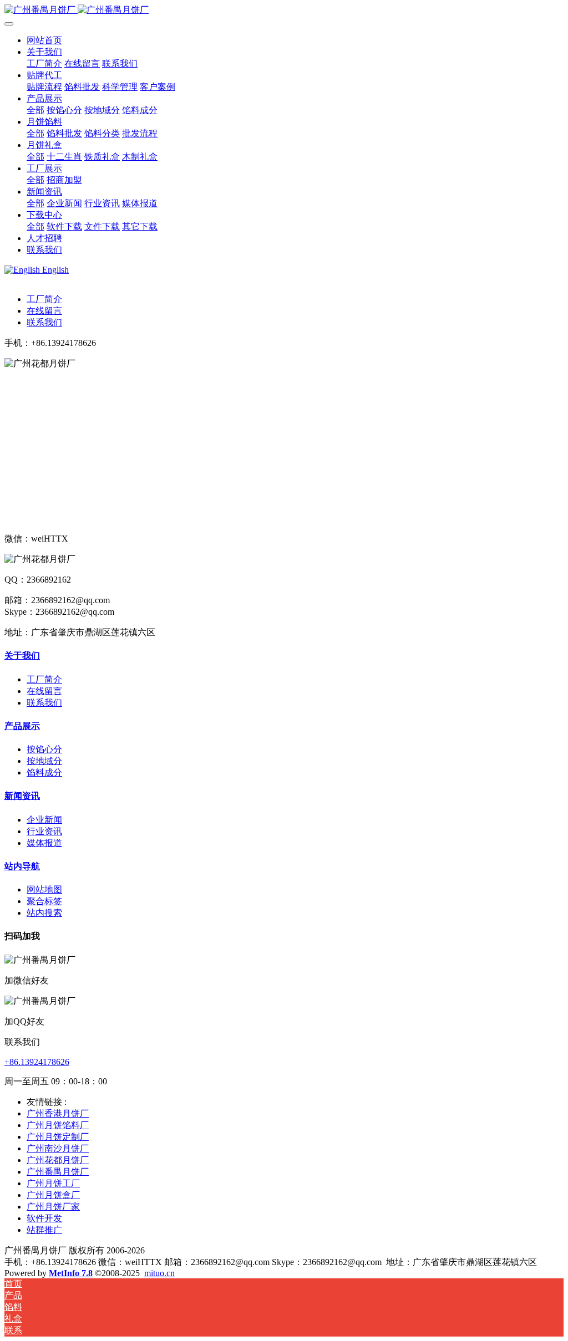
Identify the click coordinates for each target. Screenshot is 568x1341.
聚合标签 (44, 901)
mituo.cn (159, 1273)
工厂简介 (44, 299)
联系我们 (44, 322)
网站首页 (44, 40)
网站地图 (44, 889)
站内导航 (22, 866)
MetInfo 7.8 (71, 1273)
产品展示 (22, 726)
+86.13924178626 (36, 1062)
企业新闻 (44, 819)
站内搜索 (44, 912)
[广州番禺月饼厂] (284, 10)
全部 (35, 110)
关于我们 (22, 655)
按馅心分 (44, 749)
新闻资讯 (22, 795)
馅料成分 (44, 772)
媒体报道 (44, 843)
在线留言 (44, 310)
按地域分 (44, 761)
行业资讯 (44, 831)
